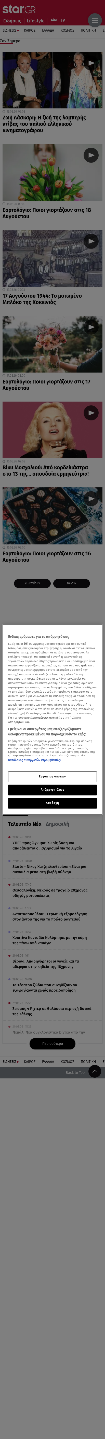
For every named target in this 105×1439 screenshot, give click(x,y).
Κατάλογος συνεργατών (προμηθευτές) (34, 760)
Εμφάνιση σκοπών (52, 776)
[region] (52, 719)
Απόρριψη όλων (52, 789)
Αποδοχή (52, 803)
